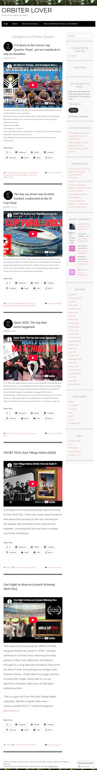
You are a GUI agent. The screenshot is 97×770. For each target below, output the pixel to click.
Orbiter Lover (27, 10)
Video (8, 567)
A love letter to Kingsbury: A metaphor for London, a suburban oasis (79, 136)
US (35, 175)
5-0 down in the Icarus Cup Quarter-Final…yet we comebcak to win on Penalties (32, 49)
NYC (15, 433)
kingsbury (11, 306)
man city (19, 306)
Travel (70, 420)
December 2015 (74, 338)
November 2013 (74, 373)
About (15, 24)
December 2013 (74, 370)
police (25, 306)
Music (70, 412)
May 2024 (72, 302)
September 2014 (75, 359)
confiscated (20, 303)
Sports (13, 58)
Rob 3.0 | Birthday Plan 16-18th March (61, 24)
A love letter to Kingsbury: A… (84, 238)
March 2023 (73, 320)
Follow (73, 110)
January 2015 (73, 355)
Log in (70, 444)
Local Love (72, 409)
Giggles (71, 402)
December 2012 (74, 384)
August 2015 (73, 345)
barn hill (11, 303)
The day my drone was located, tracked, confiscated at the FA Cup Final (29, 198)
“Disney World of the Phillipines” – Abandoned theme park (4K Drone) (78, 204)
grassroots (26, 173)
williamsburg (8, 177)
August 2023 (73, 312)
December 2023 (74, 309)
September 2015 (75, 341)
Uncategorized (74, 423)
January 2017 (73, 330)
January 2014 (73, 366)
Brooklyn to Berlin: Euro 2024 (79, 181)
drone (27, 303)
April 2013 (72, 381)
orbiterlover (12, 710)
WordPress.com (74, 455)
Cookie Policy (53, 766)
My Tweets (72, 56)
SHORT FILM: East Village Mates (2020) (30, 452)
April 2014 (72, 363)
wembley (32, 306)
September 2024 (75, 298)
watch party (22, 433)
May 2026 (72, 294)
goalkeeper (16, 173)
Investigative (73, 405)
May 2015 (72, 352)
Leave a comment (55, 173)
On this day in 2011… (31, 24)
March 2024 (73, 305)
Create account (74, 441)
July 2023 (72, 316)
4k (7, 303)
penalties (24, 175)
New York (16, 175)
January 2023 (73, 323)
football (9, 173)
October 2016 (73, 334)
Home (5, 24)
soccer (31, 175)
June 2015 (72, 348)
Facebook (80, 67)
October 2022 (73, 327)
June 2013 (72, 377)
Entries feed (73, 448)
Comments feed (74, 451)
